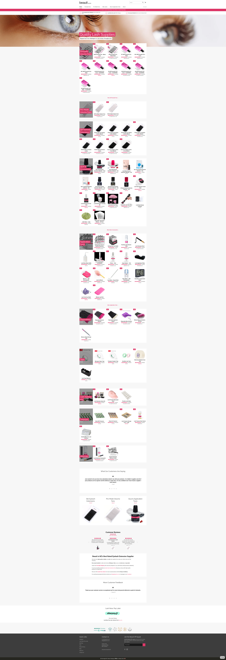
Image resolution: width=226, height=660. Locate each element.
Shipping (81, 639)
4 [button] (114, 488)
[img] (113, 534)
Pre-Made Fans (96, 6)
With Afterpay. (114, 12)
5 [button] (116, 488)
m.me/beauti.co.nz (106, 639)
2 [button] (111, 488)
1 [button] (109, 488)
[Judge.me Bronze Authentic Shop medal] (120, 629)
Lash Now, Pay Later (83, 641)
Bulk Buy (81, 643)
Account (145, 6)
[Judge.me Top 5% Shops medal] (130, 629)
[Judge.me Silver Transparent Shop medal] (115, 629)
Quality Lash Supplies (97, 34)
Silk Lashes (104, 6)
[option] (113, 29)
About (124, 6)
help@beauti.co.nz (115, 574)
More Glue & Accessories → (113, 229)
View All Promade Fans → (113, 97)
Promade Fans (88, 6)
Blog (80, 648)
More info (120, 620)
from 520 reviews (113, 535)
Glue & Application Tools (115, 6)
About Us (81, 650)
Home (80, 6)
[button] (97, 57)
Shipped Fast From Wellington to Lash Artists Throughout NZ (96, 38)
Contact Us (81, 652)
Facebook (129, 574)
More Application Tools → (113, 305)
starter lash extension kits (110, 568)
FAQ (80, 645)
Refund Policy (82, 646)
